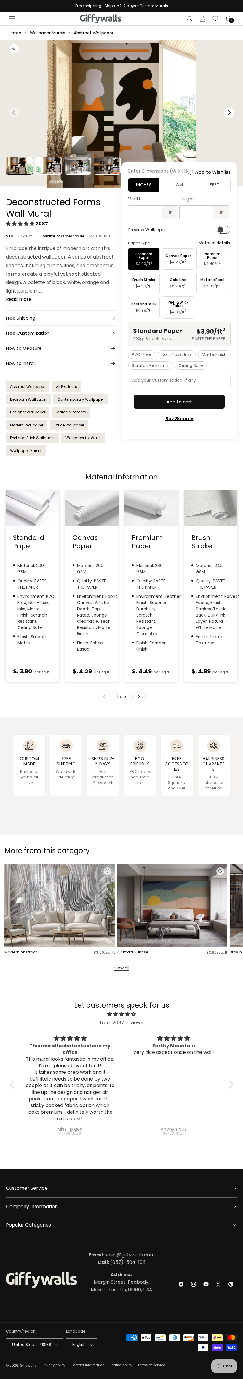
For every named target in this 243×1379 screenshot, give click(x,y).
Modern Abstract (20, 952)
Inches (144, 185)
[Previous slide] (104, 696)
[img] (121, 1014)
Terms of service (151, 1365)
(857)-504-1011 (121, 1262)
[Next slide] (139, 696)
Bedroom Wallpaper (28, 399)
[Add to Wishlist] (107, 871)
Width (135, 198)
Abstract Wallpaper (93, 33)
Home (15, 33)
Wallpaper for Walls (83, 437)
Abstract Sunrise (132, 952)
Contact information (87, 1365)
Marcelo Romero (71, 412)
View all (121, 968)
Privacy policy (54, 1365)
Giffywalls (28, 1365)
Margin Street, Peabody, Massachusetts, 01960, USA (121, 1282)
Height (186, 198)
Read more (19, 299)
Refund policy (121, 1365)
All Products (66, 386)
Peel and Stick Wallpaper (32, 437)
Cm (179, 185)
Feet (215, 185)
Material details (214, 242)
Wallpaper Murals (47, 33)
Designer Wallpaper (27, 412)
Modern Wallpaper (26, 425)
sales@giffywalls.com (122, 1254)
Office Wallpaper (69, 425)
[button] (11, 18)
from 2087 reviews (121, 1022)
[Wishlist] (215, 19)
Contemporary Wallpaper (80, 399)
